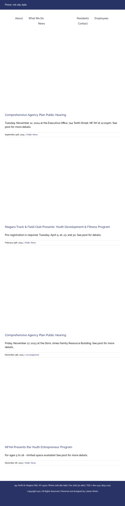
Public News (32, 135)
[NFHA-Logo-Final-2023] (62, 12)
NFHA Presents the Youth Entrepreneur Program (38, 447)
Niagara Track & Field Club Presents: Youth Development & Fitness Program (57, 227)
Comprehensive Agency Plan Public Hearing (35, 115)
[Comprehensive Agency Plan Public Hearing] (62, 72)
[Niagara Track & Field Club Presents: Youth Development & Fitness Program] (62, 184)
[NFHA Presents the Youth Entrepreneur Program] (62, 404)
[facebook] (119, 5)
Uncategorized (32, 355)
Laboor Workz (91, 491)
